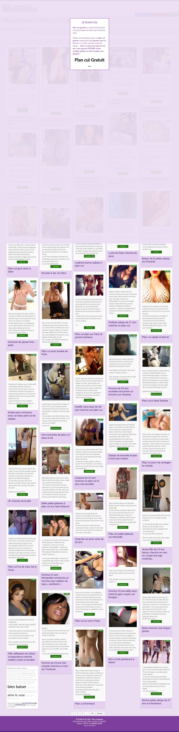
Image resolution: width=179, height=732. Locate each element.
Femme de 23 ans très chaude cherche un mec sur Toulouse (55, 666)
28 (92, 713)
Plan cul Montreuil (85, 703)
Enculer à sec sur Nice (54, 273)
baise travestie (29, 695)
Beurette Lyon (24, 677)
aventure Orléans (18, 679)
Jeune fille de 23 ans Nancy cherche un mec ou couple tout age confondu (154, 554)
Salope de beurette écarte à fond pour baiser (122, 457)
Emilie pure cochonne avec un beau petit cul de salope (21, 415)
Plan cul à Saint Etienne (155, 400)
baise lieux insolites (26, 681)
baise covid (22, 670)
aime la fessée (31, 687)
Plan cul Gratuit (89, 60)
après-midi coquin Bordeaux (29, 692)
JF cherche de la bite (19, 501)
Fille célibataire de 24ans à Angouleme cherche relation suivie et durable (21, 656)
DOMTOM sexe (20, 705)
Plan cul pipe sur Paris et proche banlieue (88, 336)
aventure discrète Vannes (15, 690)
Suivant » (100, 713)
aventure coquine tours (29, 690)
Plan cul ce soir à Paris (87, 620)
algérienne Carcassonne (30, 679)
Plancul (93, 725)
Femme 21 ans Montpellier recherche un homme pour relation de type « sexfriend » (55, 579)
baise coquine (22, 675)
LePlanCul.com (96, 723)
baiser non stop (27, 674)
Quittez (89, 66)
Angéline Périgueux (13, 670)
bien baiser (17, 687)
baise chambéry (16, 674)
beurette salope (31, 675)
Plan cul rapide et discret (155, 337)
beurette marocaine (13, 698)
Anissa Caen (18, 683)
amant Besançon (23, 672)
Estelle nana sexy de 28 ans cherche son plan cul (88, 408)
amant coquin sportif (14, 681)
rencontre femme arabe (29, 703)
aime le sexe (16, 695)
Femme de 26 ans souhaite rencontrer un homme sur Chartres (120, 391)
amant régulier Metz (13, 677)
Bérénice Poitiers (13, 672)
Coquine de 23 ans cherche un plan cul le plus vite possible (87, 481)
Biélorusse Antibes (28, 683)
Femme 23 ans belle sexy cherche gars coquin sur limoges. (122, 594)
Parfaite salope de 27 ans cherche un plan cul (122, 324)
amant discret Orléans (14, 692)
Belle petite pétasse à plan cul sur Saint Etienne (55, 505)
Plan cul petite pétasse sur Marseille (120, 535)
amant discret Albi (31, 670)
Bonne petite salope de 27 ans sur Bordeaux (156, 702)
